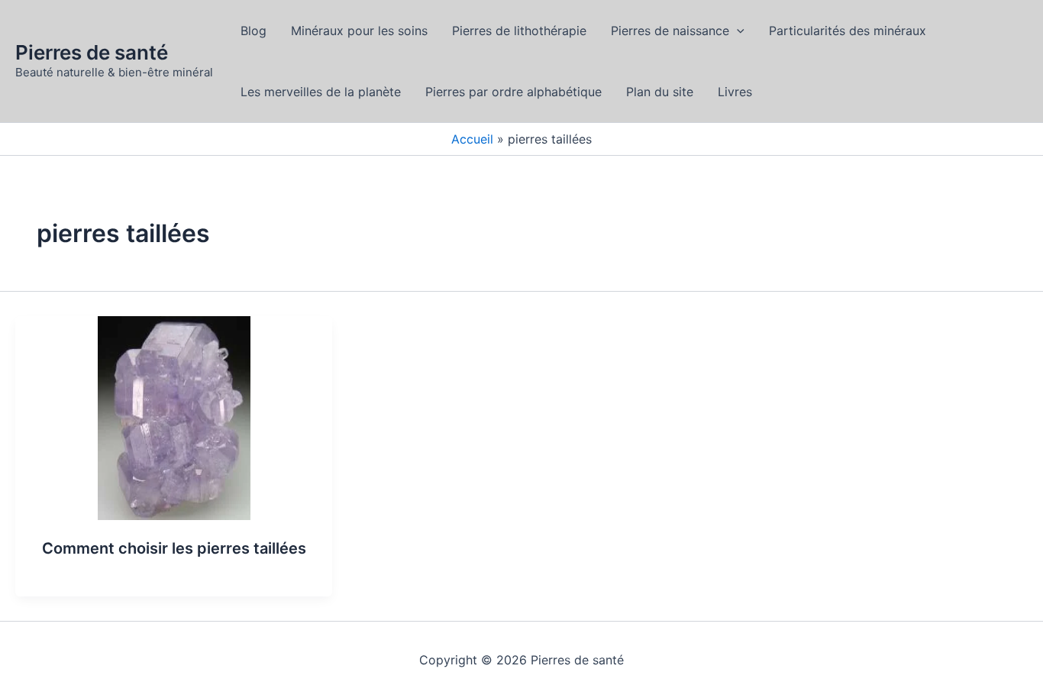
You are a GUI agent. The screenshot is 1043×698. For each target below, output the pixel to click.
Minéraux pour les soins (359, 30)
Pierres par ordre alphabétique (513, 91)
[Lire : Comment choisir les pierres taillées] (174, 417)
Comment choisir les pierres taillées (174, 548)
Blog (253, 30)
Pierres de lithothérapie (519, 30)
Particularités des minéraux (847, 30)
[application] (736, 30)
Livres (735, 91)
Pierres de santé (91, 52)
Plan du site (659, 91)
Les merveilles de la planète (321, 91)
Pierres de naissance (670, 30)
